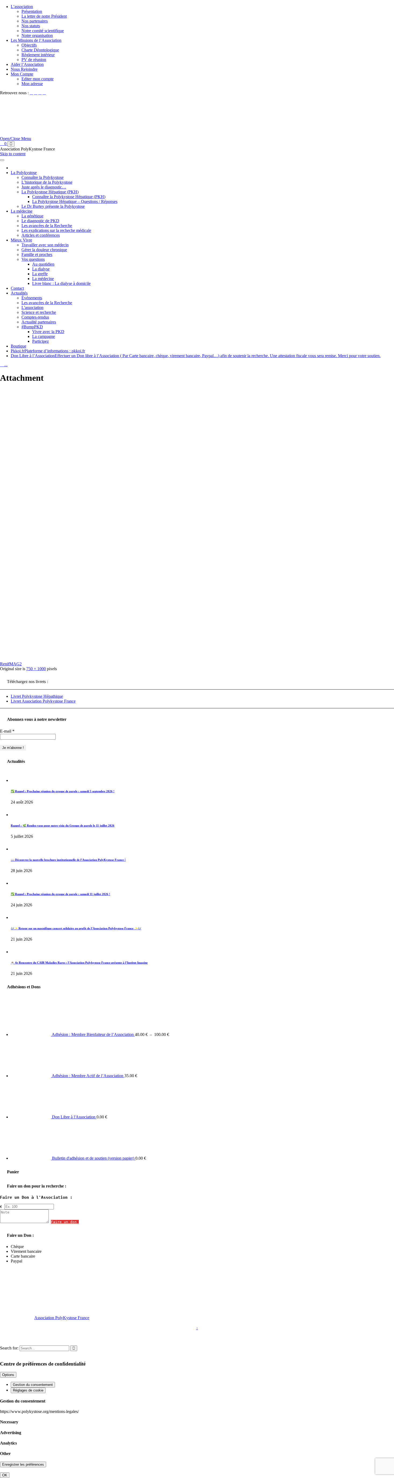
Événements (31, 298)
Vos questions (33, 259)
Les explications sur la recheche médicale (56, 230)
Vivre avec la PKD (48, 331)
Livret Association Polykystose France (43, 701)
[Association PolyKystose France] (79, 138)
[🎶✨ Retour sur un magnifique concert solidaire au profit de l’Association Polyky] (16, 917)
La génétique (32, 216)
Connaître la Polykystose (42, 177)
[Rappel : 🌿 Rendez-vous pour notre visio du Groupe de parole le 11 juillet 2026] (16, 814)
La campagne (43, 336)
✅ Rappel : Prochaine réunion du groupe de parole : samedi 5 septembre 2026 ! (62, 791)
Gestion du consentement (33, 1385)
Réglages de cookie (28, 1390)
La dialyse (41, 269)
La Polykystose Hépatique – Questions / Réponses (74, 201)
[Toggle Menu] (2, 160)
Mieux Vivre (21, 240)
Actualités (19, 293)
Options (8, 1375)
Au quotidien (43, 264)
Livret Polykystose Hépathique (37, 696)
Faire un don (65, 1222)
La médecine (21, 211)
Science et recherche (38, 312)
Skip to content (12, 154)
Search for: (9, 1348)
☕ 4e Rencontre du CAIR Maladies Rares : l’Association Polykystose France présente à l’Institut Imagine (79, 962)
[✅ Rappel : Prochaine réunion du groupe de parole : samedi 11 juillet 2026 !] (16, 883)
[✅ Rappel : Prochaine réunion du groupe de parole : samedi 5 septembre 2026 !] (16, 780)
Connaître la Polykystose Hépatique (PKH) (68, 196)
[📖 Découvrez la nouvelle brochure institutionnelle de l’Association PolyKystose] (16, 849)
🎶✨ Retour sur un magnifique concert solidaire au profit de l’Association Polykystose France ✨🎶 (76, 928)
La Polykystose (24, 172)
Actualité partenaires (38, 322)
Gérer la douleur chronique (44, 249)
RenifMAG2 (11, 664)
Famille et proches (36, 254)
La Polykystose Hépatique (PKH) (50, 192)
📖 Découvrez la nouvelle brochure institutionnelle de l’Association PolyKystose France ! (68, 859)
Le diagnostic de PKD (40, 220)
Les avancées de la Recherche (46, 225)
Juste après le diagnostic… (43, 187)
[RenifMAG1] (100, 655)
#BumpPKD (32, 327)
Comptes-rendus (35, 317)
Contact (17, 288)
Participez (40, 341)
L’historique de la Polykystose (46, 182)
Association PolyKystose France (61, 1317)
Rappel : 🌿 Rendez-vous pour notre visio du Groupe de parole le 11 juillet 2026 (62, 825)
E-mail (7, 731)
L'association (32, 307)
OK (4, 1475)
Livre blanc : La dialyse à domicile (61, 283)
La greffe (40, 274)
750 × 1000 (36, 668)
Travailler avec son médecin (45, 245)
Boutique (18, 346)
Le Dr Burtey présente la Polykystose (53, 206)
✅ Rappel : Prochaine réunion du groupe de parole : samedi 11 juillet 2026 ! (60, 894)
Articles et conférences (40, 235)
